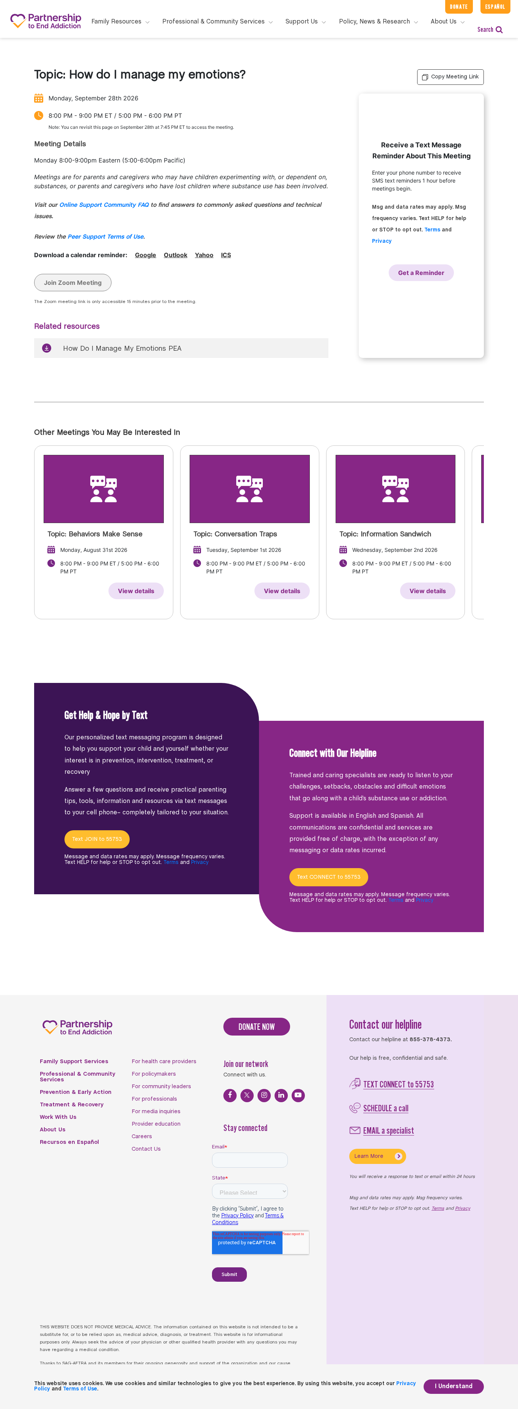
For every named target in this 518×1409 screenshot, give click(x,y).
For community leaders (161, 1086)
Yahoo (204, 255)
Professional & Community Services (77, 1077)
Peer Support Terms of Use (105, 237)
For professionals (154, 1099)
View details (136, 591)
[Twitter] (247, 1095)
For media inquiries (156, 1111)
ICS (226, 255)
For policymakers (154, 1074)
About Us (53, 1130)
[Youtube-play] (298, 1095)
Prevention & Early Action (75, 1092)
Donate (459, 6)
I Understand (453, 1386)
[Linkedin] (281, 1095)
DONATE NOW (257, 1026)
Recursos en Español (69, 1142)
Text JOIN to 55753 (97, 839)
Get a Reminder (421, 272)
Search (485, 29)
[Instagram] (264, 1095)
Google (145, 255)
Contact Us (146, 1149)
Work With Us (58, 1117)
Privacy (382, 241)
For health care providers (164, 1061)
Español (495, 6)
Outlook (175, 255)
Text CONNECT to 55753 (329, 877)
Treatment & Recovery (72, 1105)
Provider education (156, 1124)
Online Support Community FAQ (104, 205)
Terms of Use (80, 1389)
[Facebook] (230, 1095)
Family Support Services (74, 1061)
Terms (432, 230)
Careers (142, 1136)
